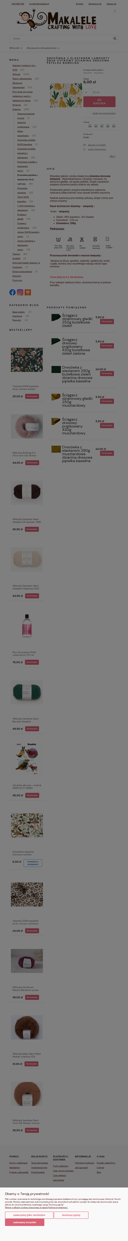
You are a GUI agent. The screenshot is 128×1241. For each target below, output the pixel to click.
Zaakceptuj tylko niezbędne (29, 1215)
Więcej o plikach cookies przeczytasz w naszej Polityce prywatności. (36, 1207)
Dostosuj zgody (71, 1215)
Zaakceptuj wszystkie (24, 1222)
